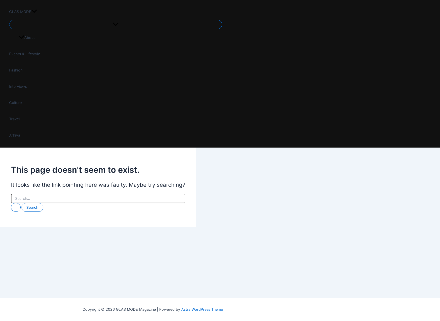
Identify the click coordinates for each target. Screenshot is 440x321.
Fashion (15, 70)
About (29, 37)
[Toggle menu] (115, 24)
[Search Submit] (16, 207)
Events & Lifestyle (24, 54)
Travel (14, 119)
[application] (34, 12)
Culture (15, 102)
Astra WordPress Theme (202, 309)
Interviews (18, 86)
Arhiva (14, 135)
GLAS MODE (20, 11)
